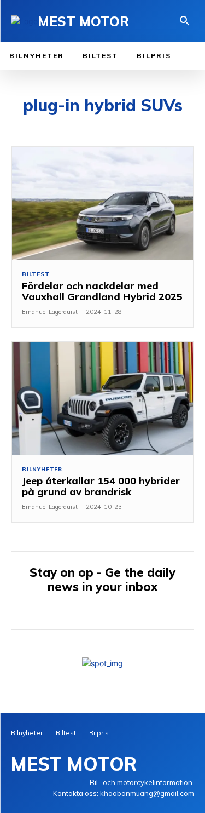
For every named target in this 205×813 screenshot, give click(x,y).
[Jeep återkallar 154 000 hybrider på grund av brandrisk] (102, 398)
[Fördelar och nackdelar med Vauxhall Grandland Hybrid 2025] (102, 203)
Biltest (36, 274)
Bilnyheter (42, 469)
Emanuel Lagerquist (50, 312)
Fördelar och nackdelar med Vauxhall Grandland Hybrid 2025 (102, 291)
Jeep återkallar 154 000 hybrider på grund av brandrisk (101, 486)
